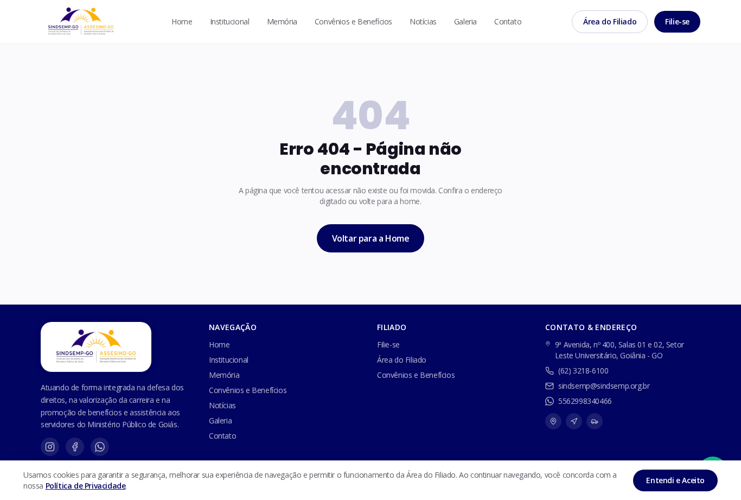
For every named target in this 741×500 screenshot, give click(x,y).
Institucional (230, 21)
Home (181, 21)
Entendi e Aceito (675, 480)
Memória (282, 21)
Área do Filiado (609, 21)
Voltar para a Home (371, 238)
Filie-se (677, 21)
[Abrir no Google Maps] (553, 421)
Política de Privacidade (86, 485)
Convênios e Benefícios (353, 21)
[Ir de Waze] (574, 421)
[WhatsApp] (100, 447)
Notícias (423, 21)
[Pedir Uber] (594, 421)
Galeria (465, 21)
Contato (507, 21)
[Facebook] (75, 447)
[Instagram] (50, 447)
